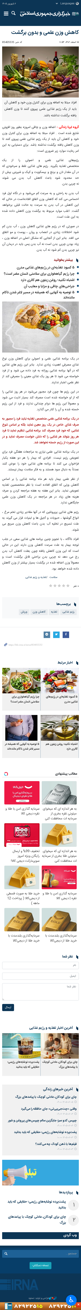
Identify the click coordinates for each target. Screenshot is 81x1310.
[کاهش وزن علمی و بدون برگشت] (40, 72)
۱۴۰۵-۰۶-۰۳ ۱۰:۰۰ (65, 1138)
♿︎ (71, 1300)
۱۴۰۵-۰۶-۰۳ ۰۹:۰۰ (65, 1149)
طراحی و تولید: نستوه (39, 1298)
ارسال (8, 1007)
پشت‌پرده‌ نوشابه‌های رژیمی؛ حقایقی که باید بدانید (23, 1064)
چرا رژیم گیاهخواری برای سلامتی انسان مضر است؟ (39, 274)
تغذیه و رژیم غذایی (35, 577)
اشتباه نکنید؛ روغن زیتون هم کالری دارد (48, 280)
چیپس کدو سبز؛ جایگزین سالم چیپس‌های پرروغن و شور (42, 1120)
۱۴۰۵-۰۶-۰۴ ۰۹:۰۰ (65, 1126)
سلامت (53, 577)
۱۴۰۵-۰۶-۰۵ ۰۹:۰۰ (65, 1102)
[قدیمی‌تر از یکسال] (60, 680)
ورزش (24, 612)
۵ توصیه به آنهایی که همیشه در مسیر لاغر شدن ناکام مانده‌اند (38, 295)
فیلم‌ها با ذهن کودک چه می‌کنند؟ (56, 1144)
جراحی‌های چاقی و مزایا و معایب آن (49, 286)
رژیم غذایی (68, 612)
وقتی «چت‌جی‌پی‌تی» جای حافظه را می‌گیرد (49, 1109)
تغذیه (54, 612)
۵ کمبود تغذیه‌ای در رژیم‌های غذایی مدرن (46, 268)
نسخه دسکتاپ (40, 1265)
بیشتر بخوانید (63, 260)
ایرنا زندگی (45, 14)
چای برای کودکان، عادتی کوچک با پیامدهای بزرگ (60, 1064)
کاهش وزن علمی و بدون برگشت (45, 32)
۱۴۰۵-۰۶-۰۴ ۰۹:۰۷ (65, 1114)
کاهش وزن (39, 612)
